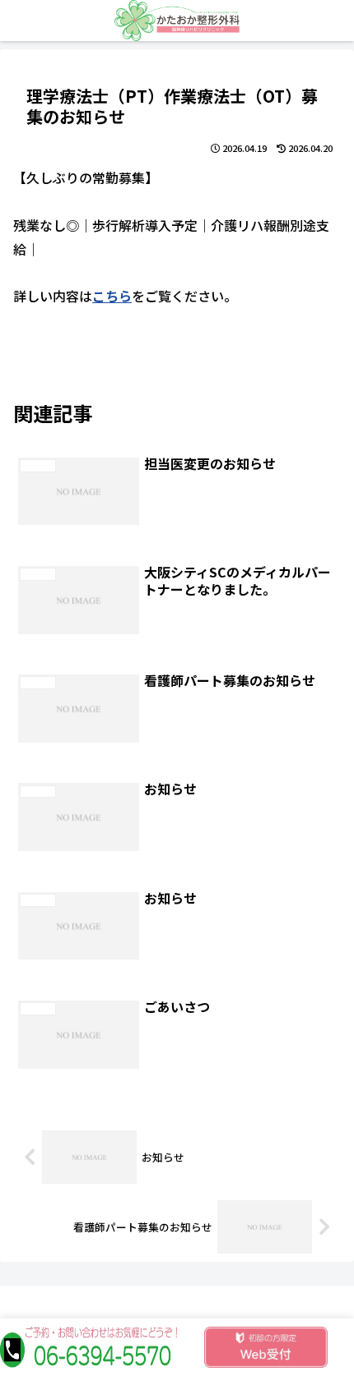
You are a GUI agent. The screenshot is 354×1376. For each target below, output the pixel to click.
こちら (112, 296)
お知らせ (52, 360)
